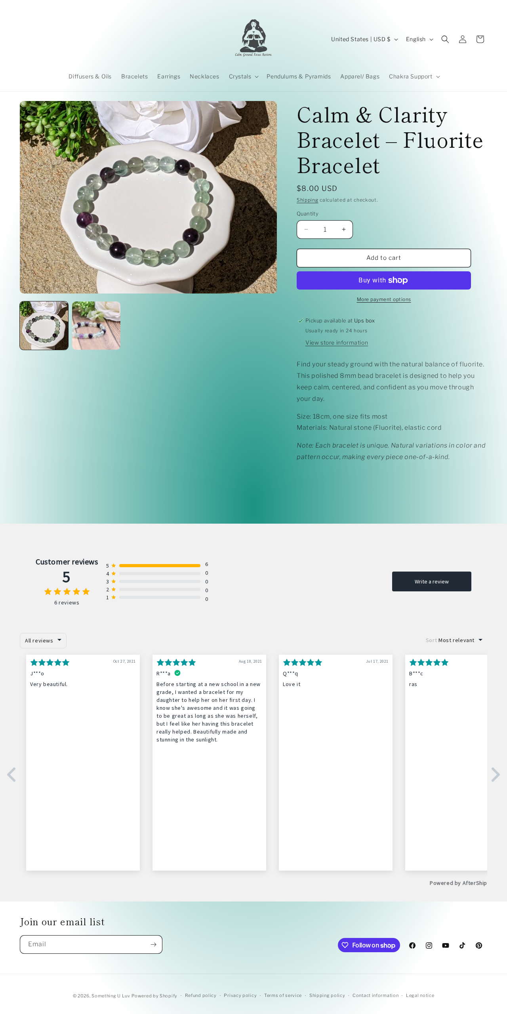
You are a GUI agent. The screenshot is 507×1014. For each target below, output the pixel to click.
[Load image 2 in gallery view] (96, 325)
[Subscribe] (153, 944)
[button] (243, 76)
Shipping (307, 200)
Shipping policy (327, 995)
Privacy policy (240, 995)
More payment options (384, 299)
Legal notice (420, 995)
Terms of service (283, 995)
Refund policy (201, 995)
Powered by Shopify (154, 996)
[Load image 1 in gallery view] (44, 325)
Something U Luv (110, 996)
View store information (336, 342)
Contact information (375, 995)
